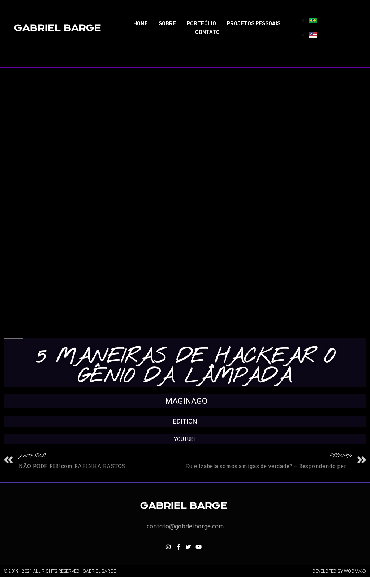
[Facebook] (178, 546)
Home (140, 24)
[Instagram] (168, 546)
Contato (207, 32)
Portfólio (201, 24)
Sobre (167, 24)
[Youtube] (198, 546)
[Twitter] (188, 546)
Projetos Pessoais (253, 24)
